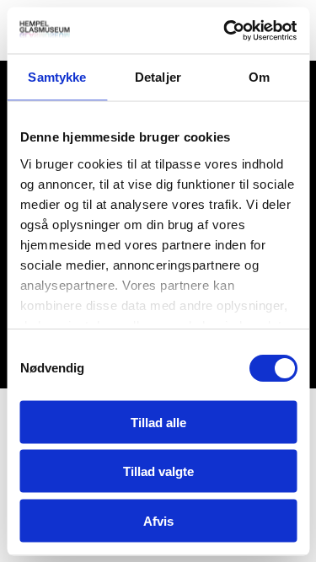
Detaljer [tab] (158, 77)
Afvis (158, 520)
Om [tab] (259, 77)
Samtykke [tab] (57, 77)
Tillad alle (158, 422)
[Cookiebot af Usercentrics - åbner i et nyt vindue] (225, 30)
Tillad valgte (158, 471)
